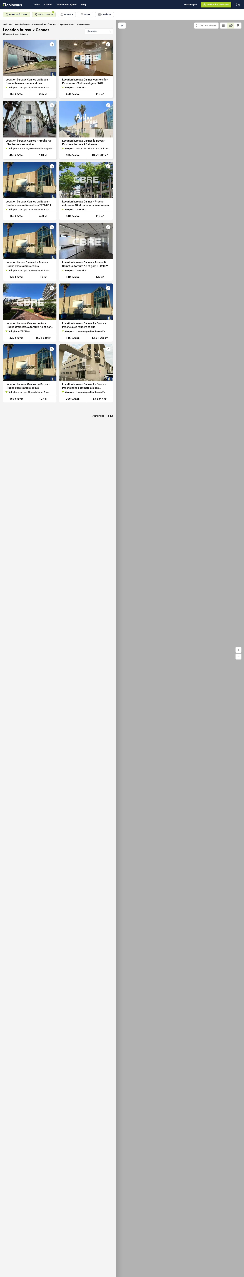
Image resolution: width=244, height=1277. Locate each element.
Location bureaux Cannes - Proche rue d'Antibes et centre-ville (28, 142)
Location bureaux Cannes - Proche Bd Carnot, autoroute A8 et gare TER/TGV (85, 264)
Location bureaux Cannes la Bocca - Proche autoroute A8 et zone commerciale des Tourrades (83, 142)
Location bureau (22, 24)
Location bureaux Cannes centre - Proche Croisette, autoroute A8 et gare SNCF (29, 325)
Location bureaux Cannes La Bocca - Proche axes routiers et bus (84, 325)
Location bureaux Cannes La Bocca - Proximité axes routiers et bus (27, 81)
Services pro (190, 4)
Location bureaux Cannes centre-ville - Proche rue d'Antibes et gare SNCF (85, 81)
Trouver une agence (67, 4)
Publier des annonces (218, 4)
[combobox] (99, 31)
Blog (83, 4)
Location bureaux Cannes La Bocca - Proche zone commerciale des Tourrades (84, 386)
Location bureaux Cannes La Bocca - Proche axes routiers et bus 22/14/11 (28, 203)
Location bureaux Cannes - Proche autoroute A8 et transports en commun (85, 203)
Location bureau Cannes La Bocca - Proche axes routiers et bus (27, 264)
